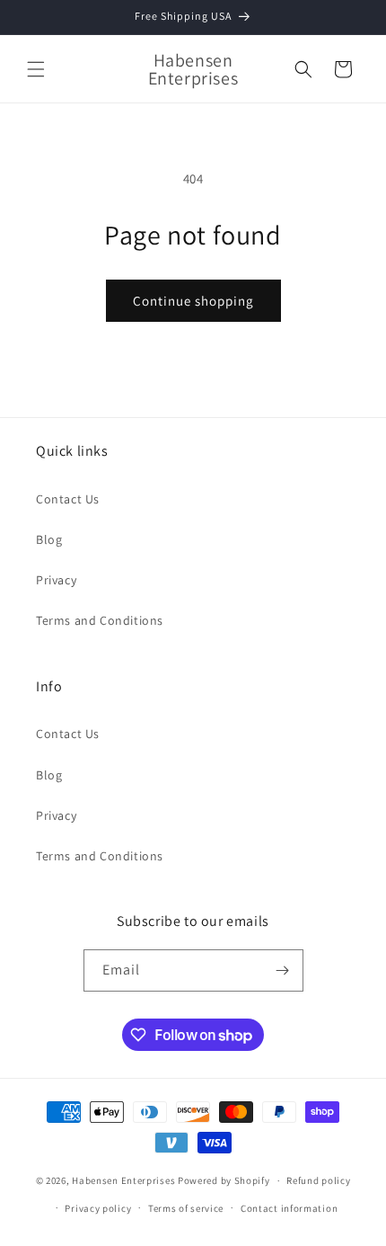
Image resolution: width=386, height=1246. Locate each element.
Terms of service (186, 1208)
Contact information (289, 1208)
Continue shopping (193, 300)
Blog (49, 539)
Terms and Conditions (99, 620)
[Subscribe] (283, 970)
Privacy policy (98, 1208)
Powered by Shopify (224, 1180)
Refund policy (318, 1180)
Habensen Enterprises (123, 1180)
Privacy (56, 580)
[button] (36, 69)
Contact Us (68, 499)
